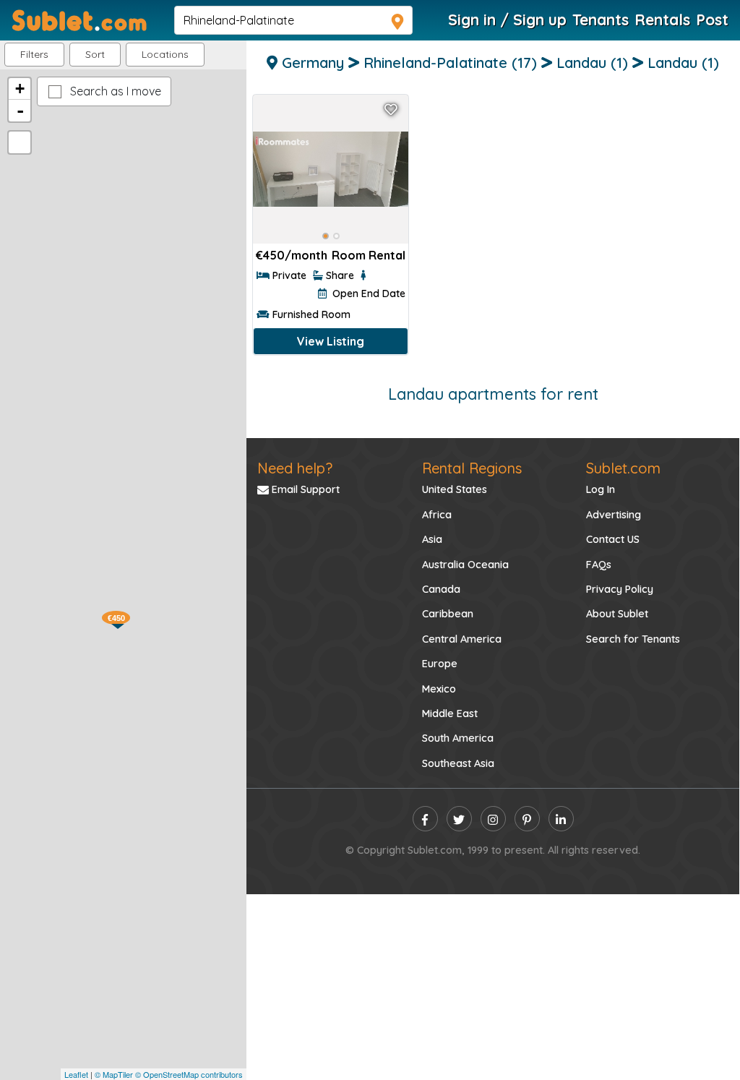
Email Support (304, 489)
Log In (600, 489)
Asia (432, 539)
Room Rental (368, 255)
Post (712, 19)
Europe (439, 663)
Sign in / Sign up (507, 19)
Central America (462, 639)
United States (454, 489)
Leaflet (76, 1074)
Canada (441, 589)
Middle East (450, 713)
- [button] (20, 110)
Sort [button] (95, 54)
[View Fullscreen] (19, 142)
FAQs (598, 564)
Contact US (613, 539)
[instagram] (493, 818)
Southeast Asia (458, 763)
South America (458, 738)
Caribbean (447, 613)
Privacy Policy (619, 589)
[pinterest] (527, 818)
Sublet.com (623, 468)
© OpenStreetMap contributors (189, 1074)
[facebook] (425, 818)
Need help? (294, 468)
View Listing (330, 341)
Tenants (600, 19)
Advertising (613, 514)
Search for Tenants (633, 639)
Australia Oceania (465, 564)
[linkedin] (561, 818)
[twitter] (459, 818)
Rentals (662, 19)
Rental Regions (472, 468)
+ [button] (20, 89)
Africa (437, 514)
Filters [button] (34, 54)
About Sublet (617, 613)
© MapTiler (114, 1074)
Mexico (439, 688)
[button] (165, 55)
